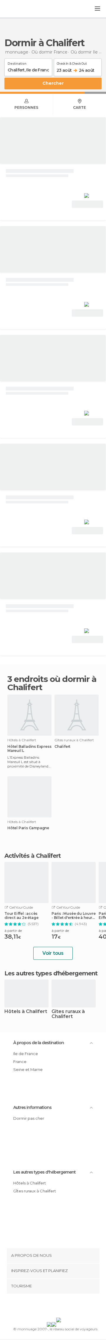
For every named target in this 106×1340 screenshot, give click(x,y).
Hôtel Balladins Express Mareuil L (29, 749)
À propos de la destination (38, 1042)
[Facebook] (43, 1306)
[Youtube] (66, 1306)
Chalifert (62, 747)
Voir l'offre (87, 204)
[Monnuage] (20, 9)
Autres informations (32, 1107)
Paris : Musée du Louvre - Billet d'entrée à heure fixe (73, 916)
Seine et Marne (28, 1069)
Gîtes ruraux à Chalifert (68, 1014)
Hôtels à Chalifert (25, 1011)
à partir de (13, 930)
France (19, 1061)
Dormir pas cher (28, 1118)
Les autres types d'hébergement (44, 1172)
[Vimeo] (59, 1306)
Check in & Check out (72, 63)
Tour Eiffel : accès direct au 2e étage (21, 916)
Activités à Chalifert (32, 856)
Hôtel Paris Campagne (28, 828)
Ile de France (25, 1053)
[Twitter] (51, 1306)
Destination (17, 63)
